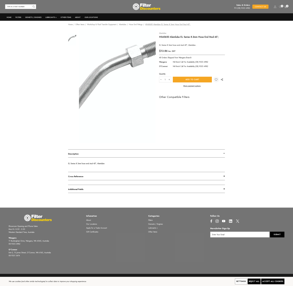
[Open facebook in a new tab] (211, 221)
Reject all (254, 281)
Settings (241, 281)
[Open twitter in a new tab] (237, 221)
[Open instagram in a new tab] (217, 221)
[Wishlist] (216, 79)
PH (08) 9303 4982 (242, 8)
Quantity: (162, 74)
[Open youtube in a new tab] (223, 221)
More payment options (192, 86)
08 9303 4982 (14, 244)
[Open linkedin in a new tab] (230, 221)
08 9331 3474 (14, 255)
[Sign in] (275, 6)
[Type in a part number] (33, 6)
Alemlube (162, 33)
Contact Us (260, 7)
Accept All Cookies (272, 281)
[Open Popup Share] (222, 79)
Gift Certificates (92, 232)
